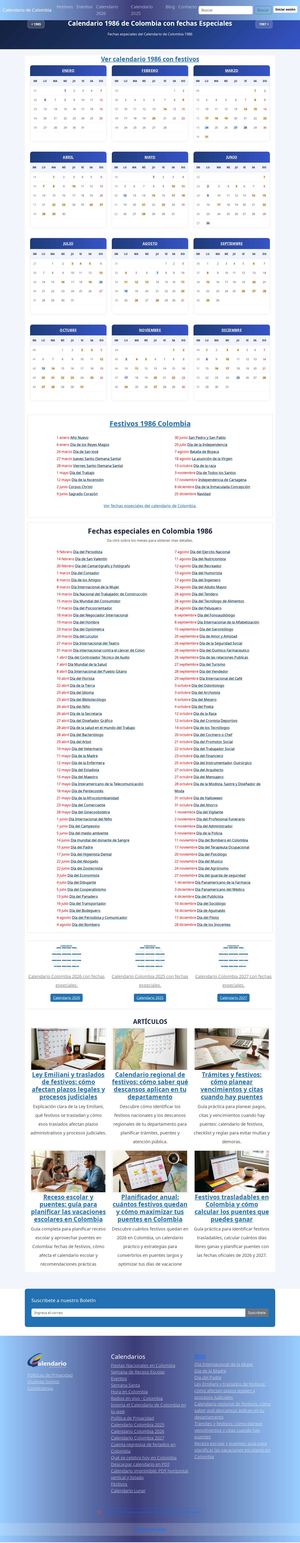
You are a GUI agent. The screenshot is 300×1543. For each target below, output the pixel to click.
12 (125, 195)
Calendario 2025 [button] (150, 997)
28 (245, 127)
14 (164, 109)
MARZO (232, 70)
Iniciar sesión (285, 9)
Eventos (85, 7)
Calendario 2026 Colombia (150, 1529)
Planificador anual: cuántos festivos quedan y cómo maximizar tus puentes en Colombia (150, 1208)
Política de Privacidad (132, 1418)
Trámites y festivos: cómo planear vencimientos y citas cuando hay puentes (232, 1085)
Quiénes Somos (43, 1382)
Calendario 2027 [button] (233, 997)
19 (226, 118)
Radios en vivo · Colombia (137, 1398)
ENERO (68, 70)
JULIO (68, 243)
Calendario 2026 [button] (66, 997)
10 (73, 186)
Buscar (263, 10)
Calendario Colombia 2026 (137, 1431)
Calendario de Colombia (27, 10)
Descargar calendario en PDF (140, 1464)
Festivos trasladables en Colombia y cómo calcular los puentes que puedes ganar (232, 1208)
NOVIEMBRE (150, 330)
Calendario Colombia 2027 (137, 1438)
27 (235, 127)
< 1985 (36, 24)
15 (255, 109)
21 (143, 205)
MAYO (150, 157)
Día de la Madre (210, 1371)
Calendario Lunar (128, 1491)
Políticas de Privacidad (50, 1375)
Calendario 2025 (142, 10)
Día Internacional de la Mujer (223, 1364)
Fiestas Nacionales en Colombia (143, 1365)
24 (206, 127)
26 (91, 205)
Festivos (65, 7)
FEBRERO (150, 70)
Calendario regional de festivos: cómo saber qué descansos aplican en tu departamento (150, 1085)
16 (62, 282)
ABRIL (68, 157)
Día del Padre (207, 1377)
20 (153, 118)
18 (216, 118)
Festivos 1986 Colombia (150, 423)
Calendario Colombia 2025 (137, 1425)
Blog (170, 7)
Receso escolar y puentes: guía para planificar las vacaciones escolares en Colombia (68, 1208)
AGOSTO (150, 243)
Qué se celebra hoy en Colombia (144, 1458)
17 (206, 118)
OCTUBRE (68, 330)
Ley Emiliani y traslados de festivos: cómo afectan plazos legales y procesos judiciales (68, 1085)
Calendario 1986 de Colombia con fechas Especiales (150, 23)
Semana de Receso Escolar (138, 1372)
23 (264, 118)
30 (208, 223)
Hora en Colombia (129, 1392)
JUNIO (231, 157)
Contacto (187, 7)
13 (100, 273)
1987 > (264, 24)
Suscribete (257, 1312)
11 (183, 186)
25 (91, 378)
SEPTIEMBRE (231, 243)
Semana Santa (125, 1385)
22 (53, 205)
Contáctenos (40, 1388)
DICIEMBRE (232, 330)
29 (53, 214)
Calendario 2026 (107, 10)
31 (206, 137)
